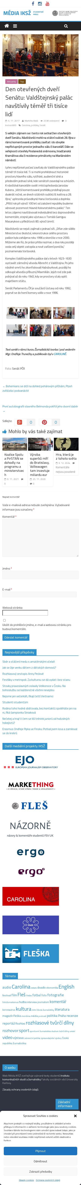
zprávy (58, 1038)
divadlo (41, 987)
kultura (23, 1009)
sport (24, 1030)
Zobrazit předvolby (40, 1171)
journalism (43, 1002)
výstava (18, 1037)
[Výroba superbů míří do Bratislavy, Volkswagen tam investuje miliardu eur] (40, 440)
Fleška (29, 995)
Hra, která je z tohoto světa (66, 456)
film (14, 995)
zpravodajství (47, 1038)
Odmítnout (40, 1161)
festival (6, 995)
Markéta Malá (31, 120)
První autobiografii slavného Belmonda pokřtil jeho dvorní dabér (40, 408)
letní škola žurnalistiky (43, 1010)
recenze (72, 1015)
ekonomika (52, 988)
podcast (42, 1016)
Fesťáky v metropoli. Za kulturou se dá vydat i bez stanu (36, 680)
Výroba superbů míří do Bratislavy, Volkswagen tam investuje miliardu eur (40, 464)
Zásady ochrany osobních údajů (20, 1089)
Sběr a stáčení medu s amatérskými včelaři (28, 661)
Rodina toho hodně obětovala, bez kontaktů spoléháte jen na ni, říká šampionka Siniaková (39, 710)
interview (32, 1002)
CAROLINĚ (60, 354)
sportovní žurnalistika (40, 1031)
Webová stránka (12, 608)
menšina (25, 1016)
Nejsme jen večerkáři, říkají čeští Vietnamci (27, 696)
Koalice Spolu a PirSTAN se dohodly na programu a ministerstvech (14, 464)
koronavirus (8, 1010)
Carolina (26, 125)
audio (6, 987)
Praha (62, 1015)
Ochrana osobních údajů (48, 1180)
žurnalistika (19, 1043)
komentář (58, 1002)
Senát (42, 125)
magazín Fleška (11, 1016)
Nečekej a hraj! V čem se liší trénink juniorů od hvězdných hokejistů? (36, 721)
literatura (62, 1009)
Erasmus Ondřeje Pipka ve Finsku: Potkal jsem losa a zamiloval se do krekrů (39, 731)
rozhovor (10, 1030)
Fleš (22, 994)
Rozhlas (20, 1023)
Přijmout (40, 1151)
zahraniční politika (32, 1038)
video (7, 1037)
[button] (75, 1116)
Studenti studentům (15, 702)
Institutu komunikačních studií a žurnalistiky (36, 1077)
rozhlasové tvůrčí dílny (50, 1023)
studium (55, 1031)
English (66, 987)
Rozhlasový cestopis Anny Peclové (23, 674)
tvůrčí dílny (64, 1031)
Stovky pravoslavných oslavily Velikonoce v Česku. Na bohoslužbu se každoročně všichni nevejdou (34, 688)
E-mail (7, 590)
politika (34, 125)
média (34, 1016)
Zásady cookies (26, 1180)
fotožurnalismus (10, 1002)
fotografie (55, 995)
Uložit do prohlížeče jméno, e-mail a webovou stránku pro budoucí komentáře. (36, 627)
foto (44, 995)
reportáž (8, 1023)
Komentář (9, 517)
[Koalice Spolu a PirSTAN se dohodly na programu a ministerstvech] (14, 440)
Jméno (7, 569)
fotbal (36, 995)
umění (72, 1031)
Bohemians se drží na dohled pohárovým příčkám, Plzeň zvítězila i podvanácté (37, 388)
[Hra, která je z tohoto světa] (66, 440)
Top (22, 81)
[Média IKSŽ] (40, 11)
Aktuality (11, 81)
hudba (23, 1002)
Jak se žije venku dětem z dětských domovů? (29, 667)
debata (34, 987)
